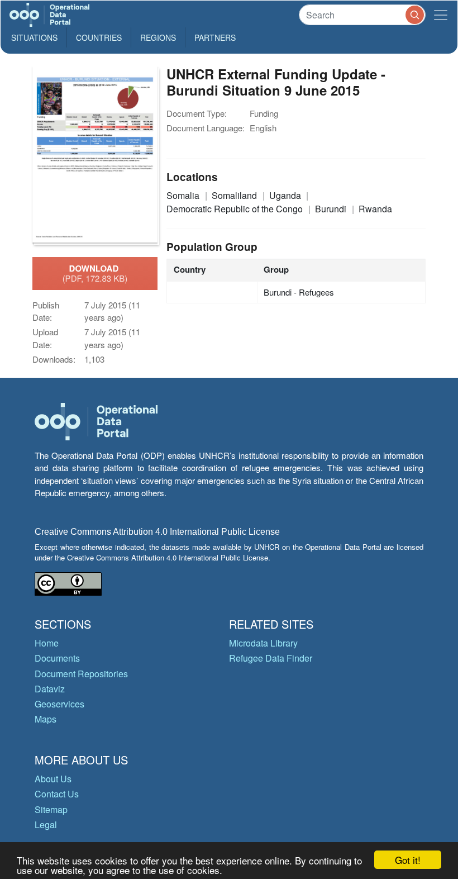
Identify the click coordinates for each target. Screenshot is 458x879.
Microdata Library (263, 642)
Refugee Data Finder (270, 658)
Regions (158, 37)
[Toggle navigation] (441, 14)
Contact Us (57, 793)
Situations (34, 37)
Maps (45, 718)
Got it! (408, 860)
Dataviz (50, 688)
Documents (57, 658)
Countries (99, 37)
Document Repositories (81, 673)
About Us (53, 778)
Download (95, 273)
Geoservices (59, 703)
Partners (215, 37)
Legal (46, 824)
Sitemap (51, 809)
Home (47, 642)
